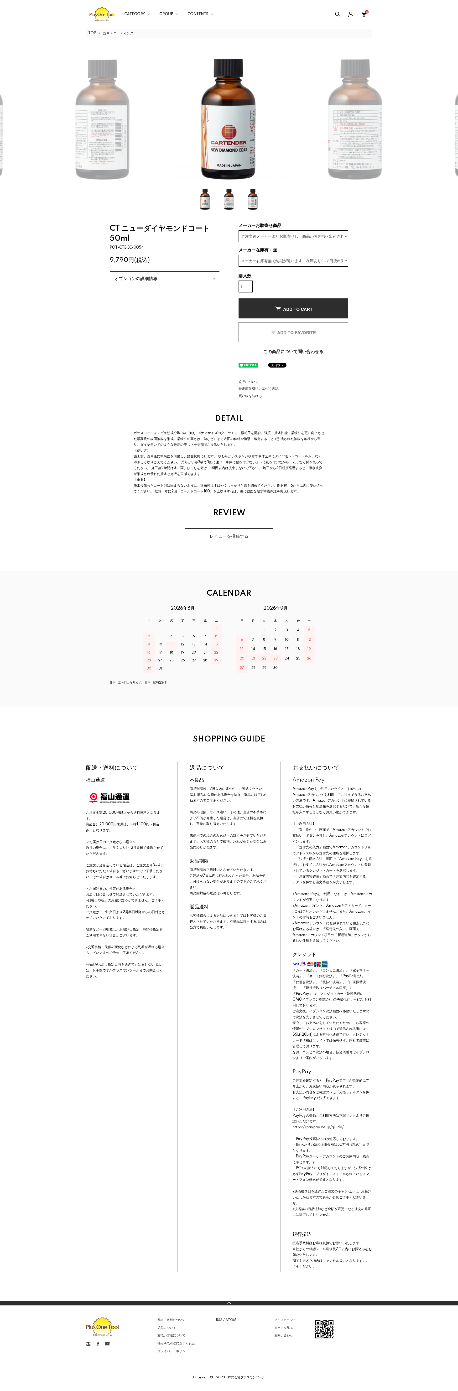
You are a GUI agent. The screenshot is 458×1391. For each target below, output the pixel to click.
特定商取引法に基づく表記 (259, 389)
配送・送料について (171, 1320)
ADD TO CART (297, 309)
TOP (92, 33)
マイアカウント (285, 1320)
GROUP (166, 14)
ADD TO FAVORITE (296, 332)
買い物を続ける (250, 396)
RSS (219, 1320)
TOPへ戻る (229, 1303)
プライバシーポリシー (172, 1351)
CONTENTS (197, 14)
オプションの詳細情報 (135, 278)
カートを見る (283, 1328)
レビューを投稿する (229, 536)
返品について (249, 382)
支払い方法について (171, 1335)
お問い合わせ (283, 1335)
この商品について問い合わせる (293, 351)
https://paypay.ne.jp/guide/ (318, 1127)
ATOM (230, 1320)
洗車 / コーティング (118, 33)
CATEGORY (134, 14)
